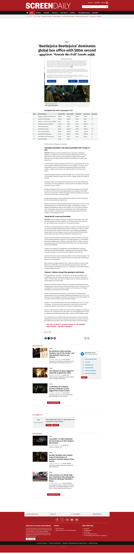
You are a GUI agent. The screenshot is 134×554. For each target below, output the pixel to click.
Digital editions (57, 16)
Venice (38, 16)
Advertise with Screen (32, 514)
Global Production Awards (82, 16)
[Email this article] (54, 338)
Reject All (73, 81)
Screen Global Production (90, 534)
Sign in (103, 2)
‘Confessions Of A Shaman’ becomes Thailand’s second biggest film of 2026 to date (59, 389)
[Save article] (88, 338)
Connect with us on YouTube (72, 520)
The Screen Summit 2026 (68, 16)
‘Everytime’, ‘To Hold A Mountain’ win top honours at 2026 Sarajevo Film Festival (61, 441)
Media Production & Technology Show (66, 530)
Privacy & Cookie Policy (55, 543)
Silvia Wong (66, 393)
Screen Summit (60, 528)
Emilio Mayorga (67, 483)
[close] (89, 335)
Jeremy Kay (66, 375)
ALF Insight (87, 532)
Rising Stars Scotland (47, 16)
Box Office (48, 332)
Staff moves (93, 16)
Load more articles (53, 402)
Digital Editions (97, 514)
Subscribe (97, 2)
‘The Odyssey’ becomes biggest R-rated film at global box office (61, 372)
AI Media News (88, 530)
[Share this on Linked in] (51, 338)
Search (107, 7)
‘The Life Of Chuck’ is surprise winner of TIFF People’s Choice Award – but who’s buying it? (65, 325)
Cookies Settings (51, 81)
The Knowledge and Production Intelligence (95, 535)
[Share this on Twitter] (48, 338)
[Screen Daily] (48, 8)
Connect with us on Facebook (57, 520)
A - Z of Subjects (76, 514)
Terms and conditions (42, 543)
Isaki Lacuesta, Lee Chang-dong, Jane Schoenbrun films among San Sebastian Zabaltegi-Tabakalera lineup (61, 478)
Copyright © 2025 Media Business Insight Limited (74, 543)
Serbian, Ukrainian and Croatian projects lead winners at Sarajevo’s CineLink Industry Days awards (61, 458)
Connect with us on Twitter (62, 520)
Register (90, 2)
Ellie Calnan (66, 359)
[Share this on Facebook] (45, 338)
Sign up (84, 377)
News (67, 42)
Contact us (53, 514)
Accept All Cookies (83, 81)
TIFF (35, 16)
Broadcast (86, 528)
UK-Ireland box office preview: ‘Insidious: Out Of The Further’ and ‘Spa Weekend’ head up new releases (61, 354)
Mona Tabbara (67, 463)
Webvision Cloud (70, 546)
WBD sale (99, 16)
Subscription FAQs (93, 543)
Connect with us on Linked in (67, 520)
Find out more (30, 538)
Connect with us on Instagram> (77, 520)
